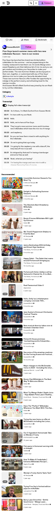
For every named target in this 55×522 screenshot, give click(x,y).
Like (10, 40)
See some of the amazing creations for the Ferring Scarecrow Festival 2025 (38, 353)
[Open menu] (4, 3)
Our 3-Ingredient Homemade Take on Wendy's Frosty (38, 434)
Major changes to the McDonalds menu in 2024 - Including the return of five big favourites (38, 367)
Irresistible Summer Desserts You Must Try (37, 179)
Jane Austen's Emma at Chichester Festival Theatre (38, 313)
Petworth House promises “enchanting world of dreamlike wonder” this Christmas (37, 340)
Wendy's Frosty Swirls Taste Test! (37, 473)
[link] (11, 47)
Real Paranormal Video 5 (34, 285)
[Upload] (36, 3)
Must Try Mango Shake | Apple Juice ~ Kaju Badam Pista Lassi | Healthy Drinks (38, 394)
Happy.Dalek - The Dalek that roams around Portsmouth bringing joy (38, 260)
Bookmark (42, 40)
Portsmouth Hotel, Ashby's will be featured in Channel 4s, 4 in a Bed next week (38, 273)
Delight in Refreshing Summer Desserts (36, 193)
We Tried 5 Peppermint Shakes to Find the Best (37, 233)
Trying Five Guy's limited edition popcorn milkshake (37, 487)
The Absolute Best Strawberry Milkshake (36, 206)
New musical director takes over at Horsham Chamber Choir (38, 327)
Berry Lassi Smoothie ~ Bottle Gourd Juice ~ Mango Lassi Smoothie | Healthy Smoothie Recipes (36, 501)
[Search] (31, 3)
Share (26, 40)
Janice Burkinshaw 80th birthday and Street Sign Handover (37, 246)
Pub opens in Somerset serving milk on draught (38, 447)
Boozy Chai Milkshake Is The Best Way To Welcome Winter (37, 380)
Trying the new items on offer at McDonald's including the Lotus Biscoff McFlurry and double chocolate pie (37, 420)
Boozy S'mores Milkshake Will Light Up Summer (38, 219)
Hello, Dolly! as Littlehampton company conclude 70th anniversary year (36, 300)
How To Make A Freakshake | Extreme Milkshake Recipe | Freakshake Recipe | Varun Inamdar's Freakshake (35, 461)
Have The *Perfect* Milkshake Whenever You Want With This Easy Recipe (38, 407)
